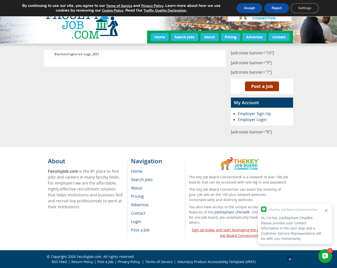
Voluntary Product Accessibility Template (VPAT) (216, 261)
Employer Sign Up (254, 113)
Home (159, 37)
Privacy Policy (129, 261)
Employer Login (252, 119)
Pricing (230, 37)
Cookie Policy (112, 10)
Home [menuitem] (136, 171)
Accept (249, 8)
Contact (279, 37)
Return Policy (82, 261)
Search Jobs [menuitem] (142, 179)
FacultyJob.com (89, 256)
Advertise (254, 37)
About (209, 37)
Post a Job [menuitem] (140, 230)
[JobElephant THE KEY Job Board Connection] (239, 159)
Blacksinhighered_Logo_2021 (76, 54)
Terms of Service (159, 261)
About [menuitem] (136, 188)
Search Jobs (184, 37)
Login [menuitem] (136, 221)
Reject (276, 8)
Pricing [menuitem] (137, 196)
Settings (304, 8)
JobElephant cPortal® (232, 212)
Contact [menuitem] (138, 213)
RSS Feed (59, 261)
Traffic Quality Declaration (165, 10)
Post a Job (262, 86)
